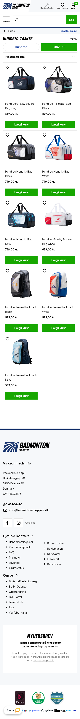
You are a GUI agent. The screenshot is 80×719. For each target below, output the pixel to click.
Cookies (30, 522)
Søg (71, 19)
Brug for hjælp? (69, 31)
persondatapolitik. (43, 660)
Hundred (21, 47)
